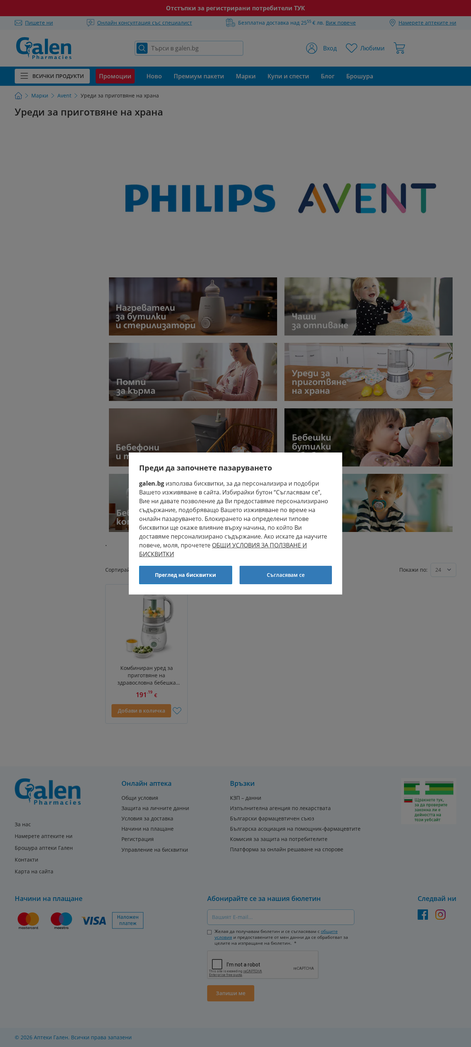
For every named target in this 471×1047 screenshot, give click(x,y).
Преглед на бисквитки (185, 574)
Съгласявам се (286, 574)
